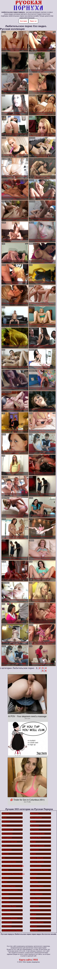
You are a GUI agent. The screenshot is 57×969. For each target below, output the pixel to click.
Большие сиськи (9, 842)
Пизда (33, 842)
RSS (35, 960)
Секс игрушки (36, 894)
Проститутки (36, 866)
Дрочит (5, 878)
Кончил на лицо (9, 906)
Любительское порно (11, 930)
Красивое (6, 910)
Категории (23, 21)
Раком (33, 878)
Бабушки (6, 822)
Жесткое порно (8, 886)
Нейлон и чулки (37, 834)
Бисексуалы (7, 834)
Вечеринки (7, 850)
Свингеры (35, 890)
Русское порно (37, 886)
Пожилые (35, 850)
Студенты (35, 906)
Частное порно (37, 922)
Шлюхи (34, 926)
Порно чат (33, 21)
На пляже (35, 830)
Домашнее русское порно (12, 874)
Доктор (5, 870)
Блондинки (7, 838)
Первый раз (36, 838)
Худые (33, 914)
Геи (3, 858)
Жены (4, 882)
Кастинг (5, 898)
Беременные (7, 830)
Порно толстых (37, 862)
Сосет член (35, 898)
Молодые (35, 826)
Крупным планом (9, 918)
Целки (33, 918)
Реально (34, 882)
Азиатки (5, 813)
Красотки (6, 914)
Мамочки (34, 813)
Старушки (35, 902)
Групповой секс (9, 862)
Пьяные (34, 874)
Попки (33, 854)
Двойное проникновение (12, 866)
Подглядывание (37, 846)
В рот (4, 846)
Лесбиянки (7, 926)
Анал (4, 818)
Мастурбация (36, 818)
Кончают (6, 902)
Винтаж (5, 854)
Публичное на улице (39, 870)
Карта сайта (25, 960)
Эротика (34, 930)
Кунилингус (7, 922)
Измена (5, 894)
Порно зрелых (37, 858)
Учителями (35, 910)
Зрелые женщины (10, 890)
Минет (33, 822)
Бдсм (4, 826)
